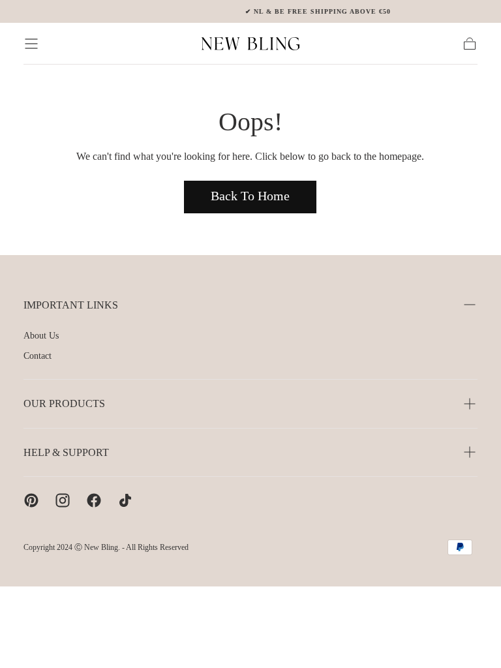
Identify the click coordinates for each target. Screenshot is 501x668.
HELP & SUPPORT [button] (66, 452)
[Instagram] (62, 500)
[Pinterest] (31, 500)
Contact (37, 356)
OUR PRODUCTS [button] (64, 403)
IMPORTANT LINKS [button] (70, 305)
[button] (31, 44)
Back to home (250, 196)
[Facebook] (94, 500)
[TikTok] (125, 500)
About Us (41, 336)
